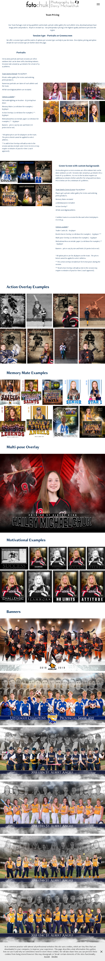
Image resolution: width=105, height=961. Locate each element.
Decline (55, 956)
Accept (47, 956)
